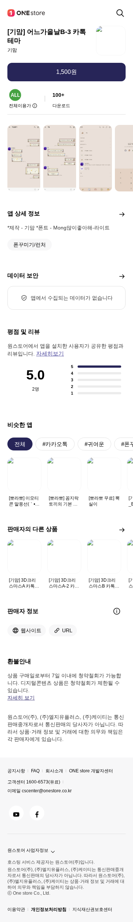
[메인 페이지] (26, 12)
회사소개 (54, 770)
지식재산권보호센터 (92, 909)
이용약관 (16, 909)
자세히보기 (50, 353)
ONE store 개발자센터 (91, 770)
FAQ (35, 770)
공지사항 (16, 770)
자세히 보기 (21, 698)
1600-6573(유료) (43, 782)
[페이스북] (37, 813)
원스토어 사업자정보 (27, 850)
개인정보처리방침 (48, 909)
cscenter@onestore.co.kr (47, 790)
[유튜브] (16, 813)
